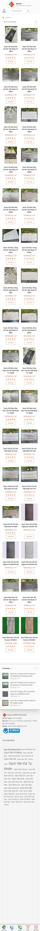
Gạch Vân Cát (9, 776)
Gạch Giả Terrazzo (21, 769)
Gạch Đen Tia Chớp (15, 773)
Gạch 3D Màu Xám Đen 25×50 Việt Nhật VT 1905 (29, 370)
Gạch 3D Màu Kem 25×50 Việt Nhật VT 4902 (29, 129)
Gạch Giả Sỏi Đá (14, 756)
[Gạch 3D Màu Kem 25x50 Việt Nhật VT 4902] (29, 114)
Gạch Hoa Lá (19, 797)
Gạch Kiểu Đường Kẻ (11, 788)
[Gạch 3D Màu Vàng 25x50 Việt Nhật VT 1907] (10, 275)
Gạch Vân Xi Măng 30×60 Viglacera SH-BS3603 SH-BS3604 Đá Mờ (22, 684)
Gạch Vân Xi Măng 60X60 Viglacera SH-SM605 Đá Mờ (22, 702)
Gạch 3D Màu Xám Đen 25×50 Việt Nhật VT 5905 (11, 410)
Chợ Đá (18, 4)
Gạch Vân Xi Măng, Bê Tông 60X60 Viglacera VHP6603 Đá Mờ (22, 693)
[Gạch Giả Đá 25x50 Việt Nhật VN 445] (29, 436)
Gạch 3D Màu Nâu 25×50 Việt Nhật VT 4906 (29, 169)
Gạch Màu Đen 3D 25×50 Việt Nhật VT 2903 (10, 599)
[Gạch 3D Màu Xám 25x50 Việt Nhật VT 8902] (29, 315)
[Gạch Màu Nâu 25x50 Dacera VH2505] (29, 625)
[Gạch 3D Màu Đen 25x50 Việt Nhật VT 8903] (29, 74)
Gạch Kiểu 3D (9, 794)
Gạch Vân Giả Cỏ (22, 794)
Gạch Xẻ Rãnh (25, 799)
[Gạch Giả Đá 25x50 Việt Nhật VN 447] (29, 474)
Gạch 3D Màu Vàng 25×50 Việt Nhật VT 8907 (10, 330)
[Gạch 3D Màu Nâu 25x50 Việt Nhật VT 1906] (10, 155)
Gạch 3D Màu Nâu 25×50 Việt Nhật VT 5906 (10, 209)
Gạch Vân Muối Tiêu (15, 782)
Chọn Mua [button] (10, 61)
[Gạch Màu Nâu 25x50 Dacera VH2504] (10, 625)
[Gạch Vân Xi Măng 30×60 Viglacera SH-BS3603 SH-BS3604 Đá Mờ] (5, 685)
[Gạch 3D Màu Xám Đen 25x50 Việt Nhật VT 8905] (29, 396)
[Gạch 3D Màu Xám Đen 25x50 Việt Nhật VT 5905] (10, 396)
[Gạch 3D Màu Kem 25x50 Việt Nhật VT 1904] (10, 114)
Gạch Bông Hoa (14, 785)
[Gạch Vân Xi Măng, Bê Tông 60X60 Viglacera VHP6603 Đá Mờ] (5, 694)
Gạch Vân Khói (18, 779)
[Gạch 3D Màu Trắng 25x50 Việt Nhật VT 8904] (29, 235)
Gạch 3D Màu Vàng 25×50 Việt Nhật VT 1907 (10, 290)
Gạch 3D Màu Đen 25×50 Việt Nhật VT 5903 (10, 89)
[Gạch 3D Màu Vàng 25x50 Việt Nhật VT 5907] (29, 275)
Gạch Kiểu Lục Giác (29, 773)
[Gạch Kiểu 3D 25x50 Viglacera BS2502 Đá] (10, 549)
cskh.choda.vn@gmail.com (17, 726)
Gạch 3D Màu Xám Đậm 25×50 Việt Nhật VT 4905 (11, 370)
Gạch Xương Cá (13, 799)
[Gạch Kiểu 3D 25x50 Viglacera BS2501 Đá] (29, 512)
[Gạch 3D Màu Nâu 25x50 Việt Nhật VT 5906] (10, 195)
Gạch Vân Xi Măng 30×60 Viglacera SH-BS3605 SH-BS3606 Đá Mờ (22, 675)
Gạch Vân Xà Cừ (17, 802)
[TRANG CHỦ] (3, 17)
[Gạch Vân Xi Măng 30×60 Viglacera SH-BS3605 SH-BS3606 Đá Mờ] (5, 676)
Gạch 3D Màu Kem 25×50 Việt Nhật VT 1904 (10, 129)
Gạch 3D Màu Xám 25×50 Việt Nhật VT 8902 (29, 330)
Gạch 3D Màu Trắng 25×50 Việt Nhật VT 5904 (10, 250)
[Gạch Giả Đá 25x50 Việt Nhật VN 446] (10, 474)
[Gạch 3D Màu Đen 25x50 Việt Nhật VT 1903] (10, 34)
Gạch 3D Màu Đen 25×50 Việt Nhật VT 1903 (10, 49)
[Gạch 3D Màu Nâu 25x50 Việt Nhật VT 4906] (29, 155)
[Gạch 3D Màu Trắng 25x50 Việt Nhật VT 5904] (10, 235)
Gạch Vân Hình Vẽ (27, 756)
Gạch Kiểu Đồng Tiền (28, 749)
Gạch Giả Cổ (20, 775)
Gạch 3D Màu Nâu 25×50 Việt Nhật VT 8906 (29, 209)
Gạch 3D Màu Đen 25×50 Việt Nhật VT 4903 (29, 49)
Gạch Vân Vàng (26, 785)
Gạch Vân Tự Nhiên (25, 791)
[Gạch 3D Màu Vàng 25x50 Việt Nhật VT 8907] (10, 315)
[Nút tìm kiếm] (28, 11)
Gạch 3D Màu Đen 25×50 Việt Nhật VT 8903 (29, 89)
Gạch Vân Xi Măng (13, 752)
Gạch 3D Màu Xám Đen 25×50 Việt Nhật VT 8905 (29, 410)
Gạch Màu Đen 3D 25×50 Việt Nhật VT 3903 (29, 599)
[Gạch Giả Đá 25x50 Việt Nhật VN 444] (10, 436)
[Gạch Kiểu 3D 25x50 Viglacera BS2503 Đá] (29, 549)
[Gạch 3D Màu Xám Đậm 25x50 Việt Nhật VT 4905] (10, 356)
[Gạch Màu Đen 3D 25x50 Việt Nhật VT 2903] (10, 585)
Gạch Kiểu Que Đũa (11, 791)
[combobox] (18, 11)
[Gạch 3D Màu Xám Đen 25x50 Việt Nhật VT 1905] (29, 356)
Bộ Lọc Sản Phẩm (11, 22)
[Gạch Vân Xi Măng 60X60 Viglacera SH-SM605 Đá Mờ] (5, 703)
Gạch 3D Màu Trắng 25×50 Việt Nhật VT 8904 (29, 250)
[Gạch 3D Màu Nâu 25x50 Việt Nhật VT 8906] (29, 195)
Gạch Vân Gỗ (10, 759)
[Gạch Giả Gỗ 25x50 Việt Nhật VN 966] (10, 512)
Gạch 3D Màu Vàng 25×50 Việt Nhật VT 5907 (29, 290)
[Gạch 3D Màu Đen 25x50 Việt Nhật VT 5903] (10, 74)
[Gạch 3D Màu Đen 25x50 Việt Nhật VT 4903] (29, 34)
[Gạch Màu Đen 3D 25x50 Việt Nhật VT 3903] (29, 585)
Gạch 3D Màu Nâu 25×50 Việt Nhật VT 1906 (10, 169)
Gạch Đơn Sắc (26, 788)
